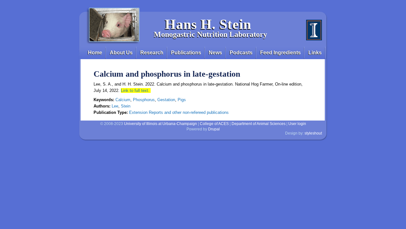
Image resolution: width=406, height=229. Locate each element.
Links (315, 52)
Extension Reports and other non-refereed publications (179, 112)
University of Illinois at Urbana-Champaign (160, 124)
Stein (125, 106)
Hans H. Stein (208, 24)
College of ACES (214, 124)
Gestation (166, 99)
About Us (121, 52)
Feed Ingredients (280, 52)
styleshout (313, 133)
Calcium (122, 99)
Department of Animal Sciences (258, 124)
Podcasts (241, 52)
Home (95, 52)
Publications (186, 52)
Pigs (182, 99)
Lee (115, 106)
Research (151, 52)
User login (297, 124)
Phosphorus (144, 99)
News (215, 52)
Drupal (214, 129)
